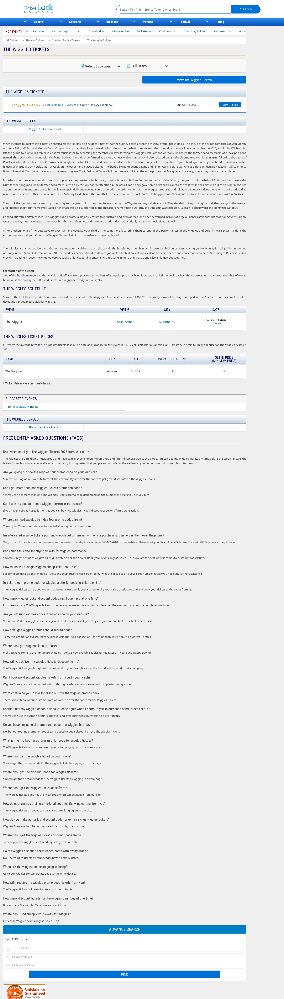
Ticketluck (64, 9)
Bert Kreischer (204, 31)
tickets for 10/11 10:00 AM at (60, 105)
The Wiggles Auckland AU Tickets (43, 129)
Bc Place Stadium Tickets (23, 407)
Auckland (164, 322)
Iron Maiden (78, 31)
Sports (38, 22)
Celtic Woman (149, 31)
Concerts (75, 22)
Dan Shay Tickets (177, 31)
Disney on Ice (102, 31)
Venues (148, 22)
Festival (184, 22)
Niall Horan (126, 31)
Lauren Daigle (42, 31)
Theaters (111, 22)
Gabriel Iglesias (230, 31)
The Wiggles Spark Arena (43, 427)
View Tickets (230, 104)
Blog (221, 22)
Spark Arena (124, 322)
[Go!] (246, 9)
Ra (61, 31)
